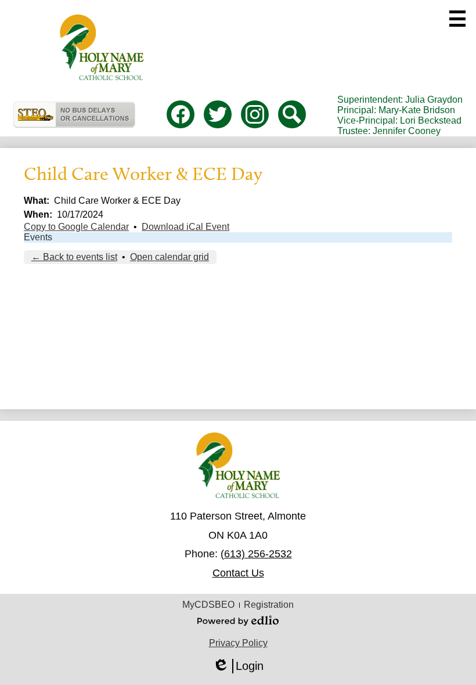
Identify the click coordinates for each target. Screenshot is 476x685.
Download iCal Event (185, 227)
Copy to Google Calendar (76, 227)
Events (38, 237)
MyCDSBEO (208, 605)
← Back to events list (74, 257)
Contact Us (238, 573)
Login (238, 666)
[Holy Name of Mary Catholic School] (102, 47)
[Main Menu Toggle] (457, 18)
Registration (269, 605)
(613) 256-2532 (256, 554)
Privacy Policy (238, 643)
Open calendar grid (169, 257)
